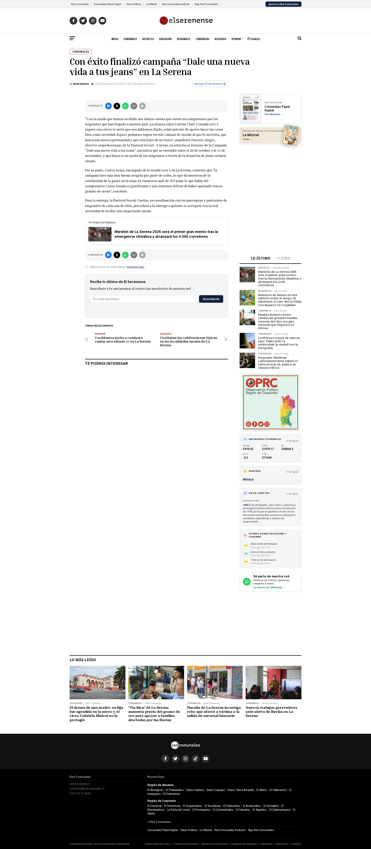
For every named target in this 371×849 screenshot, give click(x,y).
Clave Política (133, 4)
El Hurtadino (271, 806)
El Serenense (172, 806)
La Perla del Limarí (178, 809)
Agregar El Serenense (208, 83)
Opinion (236, 39)
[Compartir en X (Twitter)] (117, 106)
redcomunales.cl (80, 784)
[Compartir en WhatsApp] (125, 106)
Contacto (296, 843)
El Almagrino (155, 790)
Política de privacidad (186, 843)
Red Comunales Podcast (176, 4)
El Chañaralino (175, 790)
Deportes (148, 39)
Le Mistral (151, 4)
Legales (255, 39)
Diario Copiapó (216, 790)
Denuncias (282, 843)
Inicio (114, 39)
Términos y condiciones (214, 843)
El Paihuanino (231, 806)
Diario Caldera (195, 790)
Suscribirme (211, 299)
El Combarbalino (223, 809)
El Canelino (243, 809)
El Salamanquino (280, 809)
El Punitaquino (201, 809)
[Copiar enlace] (142, 106)
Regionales (183, 39)
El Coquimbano (192, 806)
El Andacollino (252, 806)
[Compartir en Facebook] (108, 106)
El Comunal (154, 806)
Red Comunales (80, 4)
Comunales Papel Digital (107, 4)
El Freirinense (171, 794)
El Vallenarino (278, 790)
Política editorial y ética (157, 843)
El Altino (262, 790)
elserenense (81, 83)
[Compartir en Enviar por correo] (134, 106)
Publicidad (266, 843)
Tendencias (202, 39)
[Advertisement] (270, 171)
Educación (165, 39)
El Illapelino (260, 809)
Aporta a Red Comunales (283, 4)
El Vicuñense (213, 806)
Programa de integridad (244, 843)
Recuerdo (220, 39)
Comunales (130, 39)
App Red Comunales (206, 4)
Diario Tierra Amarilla (241, 790)
